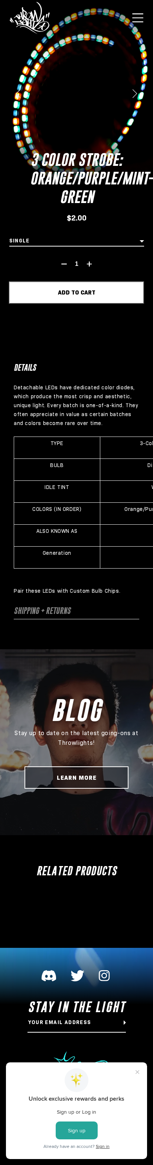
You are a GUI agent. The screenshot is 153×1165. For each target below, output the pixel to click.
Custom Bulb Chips (94, 591)
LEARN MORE (77, 777)
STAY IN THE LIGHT (77, 1007)
